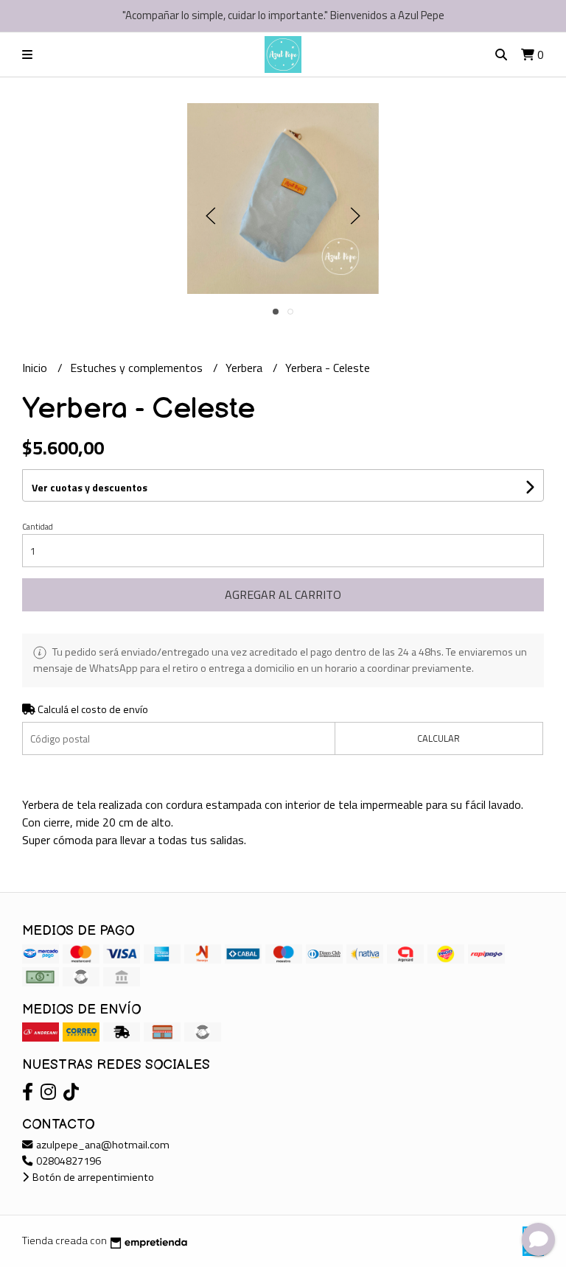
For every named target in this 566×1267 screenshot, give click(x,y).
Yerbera (245, 367)
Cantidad (37, 527)
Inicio (36, 367)
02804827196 (67, 1161)
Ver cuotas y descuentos (89, 487)
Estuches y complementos (138, 367)
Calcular (438, 738)
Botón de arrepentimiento (92, 1177)
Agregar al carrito (283, 594)
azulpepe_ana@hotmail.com (102, 1145)
